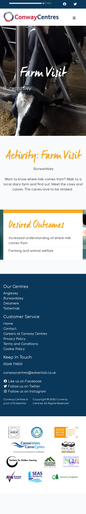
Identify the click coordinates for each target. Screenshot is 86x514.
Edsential (19, 403)
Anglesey (10, 293)
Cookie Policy (14, 349)
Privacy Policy (14, 339)
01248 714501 (12, 364)
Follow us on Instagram (26, 391)
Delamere (11, 303)
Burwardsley (13, 298)
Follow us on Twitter (23, 386)
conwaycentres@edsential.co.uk (29, 372)
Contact (10, 328)
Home (8, 323)
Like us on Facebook (24, 381)
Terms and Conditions (20, 344)
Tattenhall (11, 308)
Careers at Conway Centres (25, 333)
